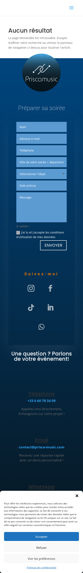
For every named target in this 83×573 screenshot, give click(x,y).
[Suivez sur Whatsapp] (41, 327)
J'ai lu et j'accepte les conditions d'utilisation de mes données (40, 234)
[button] (77, 496)
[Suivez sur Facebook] (50, 288)
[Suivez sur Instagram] (31, 288)
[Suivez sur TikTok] (31, 307)
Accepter (41, 537)
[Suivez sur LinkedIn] (50, 307)
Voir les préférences (41, 559)
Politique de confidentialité (41, 567)
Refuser (41, 548)
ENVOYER (53, 245)
